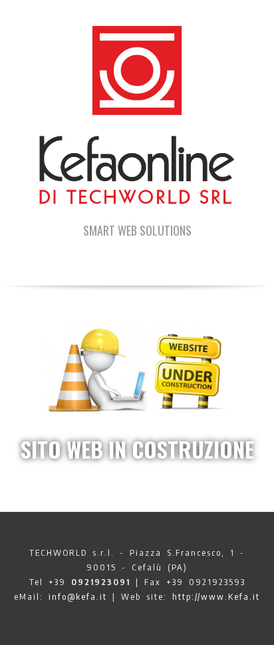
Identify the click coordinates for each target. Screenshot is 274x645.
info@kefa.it (78, 596)
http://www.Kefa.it (216, 596)
